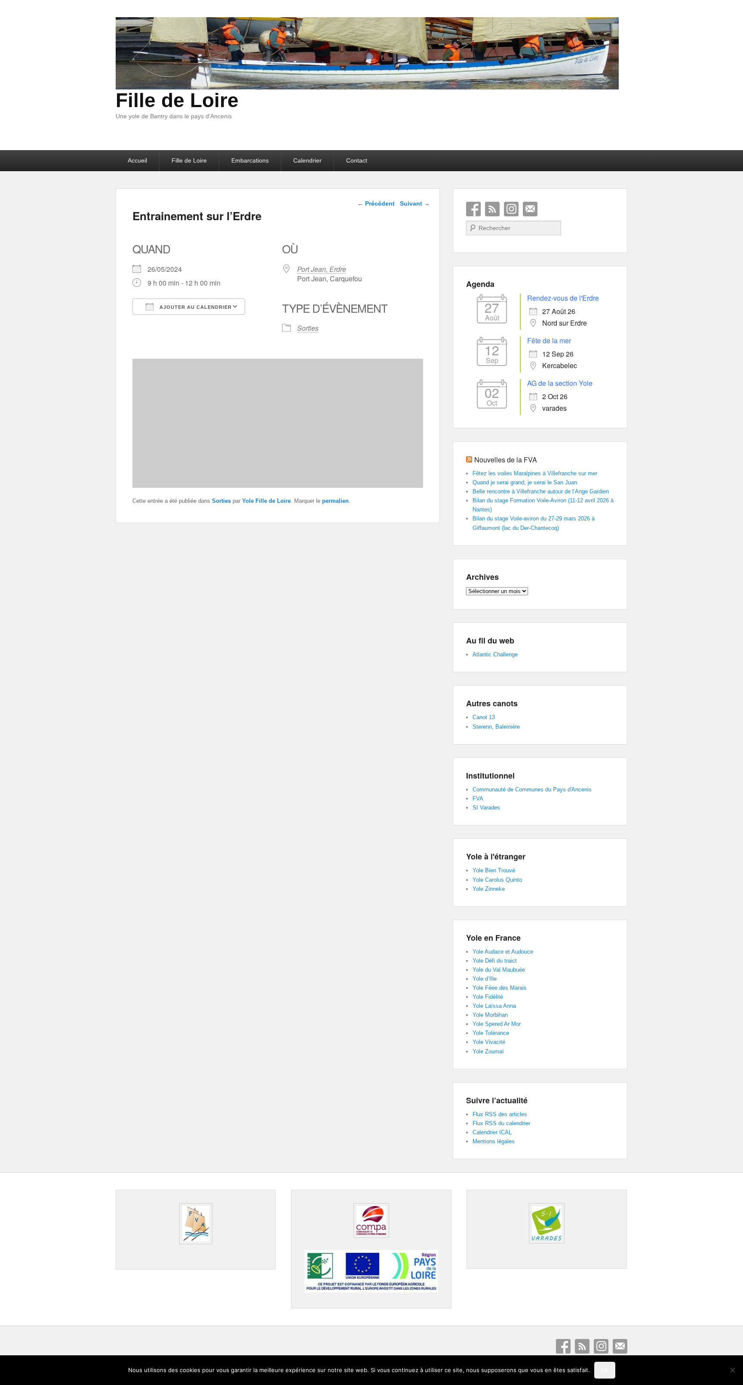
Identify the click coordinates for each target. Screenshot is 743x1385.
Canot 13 (484, 717)
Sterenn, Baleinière (496, 726)
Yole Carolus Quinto (497, 880)
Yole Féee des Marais (500, 988)
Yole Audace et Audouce (503, 951)
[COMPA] (371, 1220)
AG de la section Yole (560, 383)
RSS (492, 209)
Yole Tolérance (491, 1033)
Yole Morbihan (490, 1015)
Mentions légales (494, 1141)
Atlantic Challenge (495, 654)
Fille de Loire (177, 100)
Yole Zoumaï (488, 1051)
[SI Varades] (546, 1223)
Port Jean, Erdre (321, 269)
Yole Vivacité (489, 1042)
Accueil (137, 160)
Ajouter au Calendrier (195, 307)
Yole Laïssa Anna (494, 1006)
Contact (356, 160)
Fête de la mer (549, 340)
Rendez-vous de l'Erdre (563, 298)
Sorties (308, 328)
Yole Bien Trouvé (494, 870)
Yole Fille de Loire (266, 501)
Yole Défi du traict (495, 960)
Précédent (376, 203)
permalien (335, 501)
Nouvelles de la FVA (505, 460)
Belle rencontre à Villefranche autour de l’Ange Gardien (541, 491)
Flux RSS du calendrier (501, 1123)
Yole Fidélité (488, 997)
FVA (478, 798)
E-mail (530, 209)
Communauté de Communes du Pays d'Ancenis (532, 789)
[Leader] (371, 1290)
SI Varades (486, 807)
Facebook (473, 209)
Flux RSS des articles (500, 1114)
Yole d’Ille (485, 979)
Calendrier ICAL (492, 1132)
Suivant (415, 203)
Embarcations (250, 160)
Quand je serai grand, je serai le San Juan (525, 482)
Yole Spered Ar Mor (497, 1024)
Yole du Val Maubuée (499, 969)
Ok (604, 1370)
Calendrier (307, 160)
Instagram (511, 209)
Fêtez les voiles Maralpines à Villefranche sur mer (535, 473)
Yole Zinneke (489, 889)
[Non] (732, 1370)
